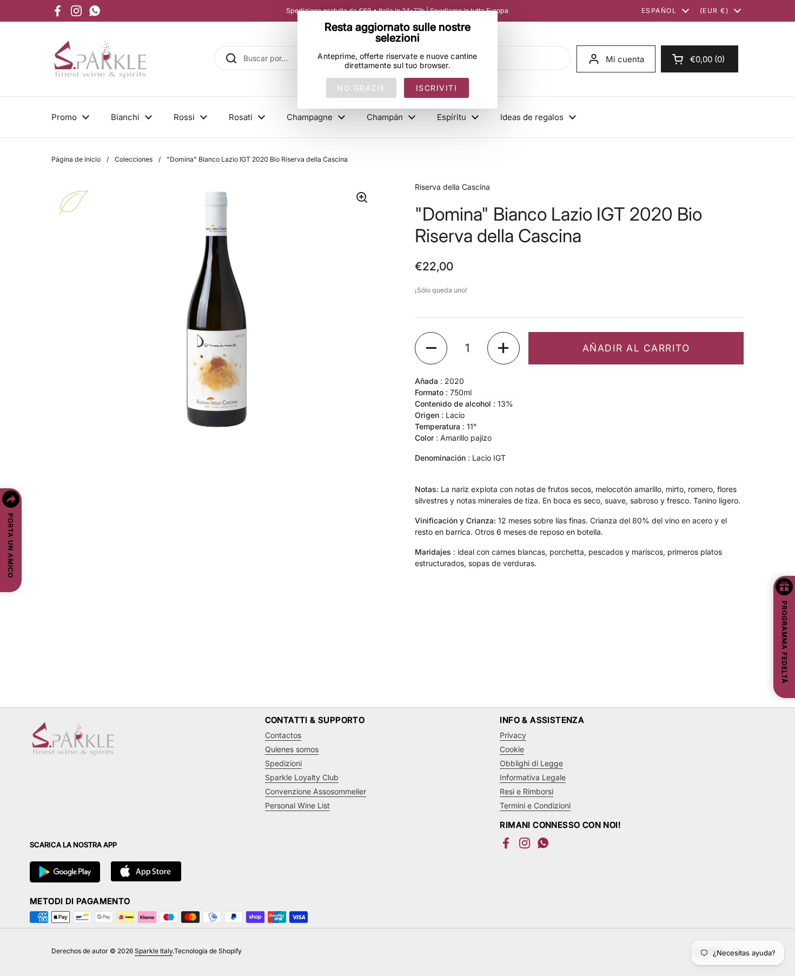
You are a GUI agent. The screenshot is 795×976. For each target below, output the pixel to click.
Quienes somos (292, 749)
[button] (699, 58)
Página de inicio (76, 159)
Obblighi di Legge (531, 763)
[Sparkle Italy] (100, 59)
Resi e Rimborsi (526, 791)
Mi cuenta (625, 59)
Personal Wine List (297, 805)
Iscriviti (437, 87)
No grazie (361, 87)
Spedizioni (283, 763)
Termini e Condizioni (535, 805)
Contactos (283, 735)
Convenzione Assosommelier (315, 791)
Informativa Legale (533, 777)
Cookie (512, 749)
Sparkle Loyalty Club (302, 777)
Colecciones (134, 159)
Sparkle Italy (154, 951)
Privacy (513, 735)
